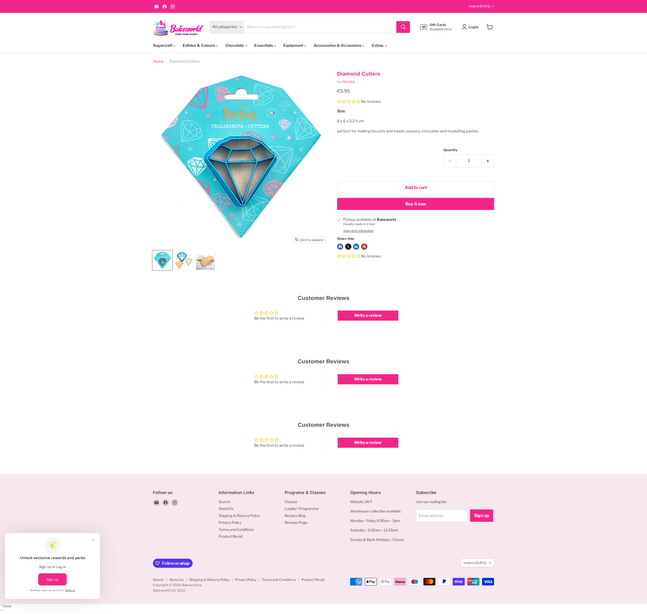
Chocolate (235, 45)
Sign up (481, 515)
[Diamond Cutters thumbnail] (162, 260)
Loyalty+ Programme (302, 508)
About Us (226, 508)
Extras (378, 45)
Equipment (293, 45)
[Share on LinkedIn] (356, 247)
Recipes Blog (295, 515)
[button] (349, 101)
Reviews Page (296, 522)
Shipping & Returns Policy (239, 515)
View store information (358, 231)
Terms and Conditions (236, 529)
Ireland (479, 6)
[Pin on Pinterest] (364, 247)
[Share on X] (348, 247)
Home (158, 61)
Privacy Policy (230, 522)
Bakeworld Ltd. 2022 (169, 590)
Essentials (264, 45)
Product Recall (230, 536)
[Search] (403, 27)
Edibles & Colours (199, 45)
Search (224, 502)
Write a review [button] (368, 315)
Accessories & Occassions (338, 45)
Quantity (450, 150)
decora (348, 81)
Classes (291, 502)
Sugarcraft (163, 45)
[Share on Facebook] (340, 247)
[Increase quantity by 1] (488, 160)
